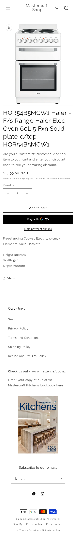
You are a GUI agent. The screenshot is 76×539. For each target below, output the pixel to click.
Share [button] (11, 278)
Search (13, 319)
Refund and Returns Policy (27, 356)
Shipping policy (51, 530)
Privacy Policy (18, 328)
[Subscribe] (60, 478)
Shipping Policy (19, 347)
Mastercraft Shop (35, 519)
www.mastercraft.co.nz (48, 371)
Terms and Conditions (23, 337)
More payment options (38, 229)
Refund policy (34, 524)
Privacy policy (54, 524)
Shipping (25, 179)
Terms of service (29, 530)
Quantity (8, 185)
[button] (8, 7)
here (59, 385)
